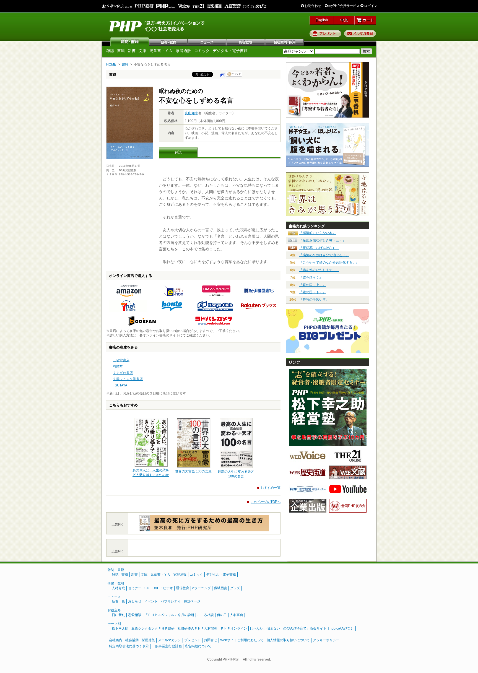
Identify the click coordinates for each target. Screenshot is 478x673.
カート (367, 20)
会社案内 (284, 41)
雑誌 (129, 41)
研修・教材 (168, 41)
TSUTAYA (120, 385)
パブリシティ (171, 601)
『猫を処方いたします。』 (319, 270)
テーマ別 (114, 624)
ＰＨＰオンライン (233, 628)
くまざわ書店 (123, 373)
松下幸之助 (120, 628)
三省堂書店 (121, 360)
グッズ (235, 588)
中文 (344, 20)
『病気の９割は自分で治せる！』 (324, 255)
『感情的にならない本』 (317, 233)
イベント (151, 601)
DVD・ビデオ (162, 588)
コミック (202, 50)
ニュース (207, 41)
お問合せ (210, 640)
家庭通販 (183, 50)
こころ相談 (205, 615)
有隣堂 (118, 366)
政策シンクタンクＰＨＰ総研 (153, 628)
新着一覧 (118, 601)
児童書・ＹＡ (161, 50)
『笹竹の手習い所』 (314, 300)
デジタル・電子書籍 (230, 50)
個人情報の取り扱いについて (288, 640)
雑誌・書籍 (116, 570)
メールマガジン (169, 640)
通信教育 (182, 588)
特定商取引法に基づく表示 (129, 646)
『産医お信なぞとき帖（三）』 (322, 240)
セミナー (134, 588)
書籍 (121, 50)
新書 (132, 50)
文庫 (142, 50)
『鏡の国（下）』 (312, 292)
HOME (111, 64)
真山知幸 (191, 113)
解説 (178, 152)
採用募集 (148, 640)
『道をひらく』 (311, 277)
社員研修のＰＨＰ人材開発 (197, 628)
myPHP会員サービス (344, 6)
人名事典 (236, 615)
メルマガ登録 (360, 33)
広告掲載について (198, 646)
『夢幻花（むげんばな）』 (319, 248)
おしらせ (134, 601)
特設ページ (192, 601)
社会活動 (132, 640)
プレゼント (325, 33)
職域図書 (220, 588)
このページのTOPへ (265, 502)
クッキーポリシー (326, 640)
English (321, 20)
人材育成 (118, 588)
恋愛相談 (134, 615)
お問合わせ (312, 6)
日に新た (118, 615)
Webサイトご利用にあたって (242, 640)
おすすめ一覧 (270, 488)
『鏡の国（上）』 (312, 285)
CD (146, 588)
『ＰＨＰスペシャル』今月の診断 (169, 615)
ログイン (370, 6)
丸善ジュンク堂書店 (128, 379)
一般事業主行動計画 (167, 646)
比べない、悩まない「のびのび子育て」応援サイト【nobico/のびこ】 (302, 628)
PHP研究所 (157, 26)
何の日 (222, 615)
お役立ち (246, 41)
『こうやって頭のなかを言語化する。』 (329, 262)
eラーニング (201, 588)
